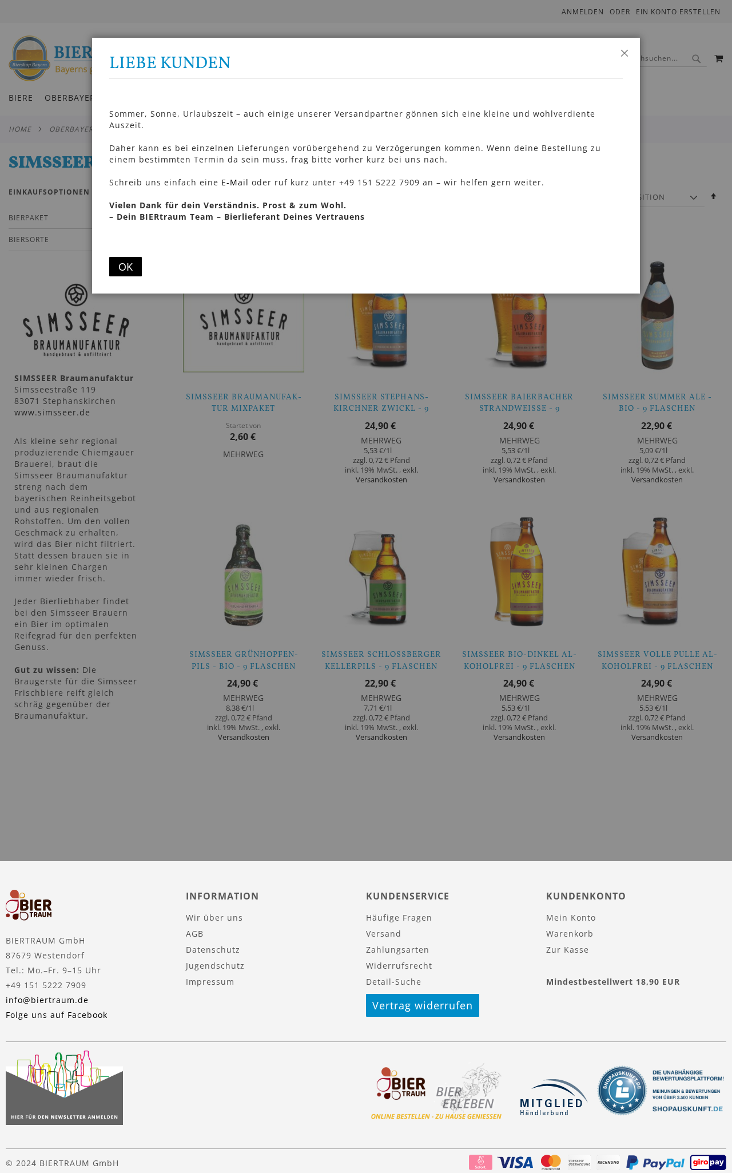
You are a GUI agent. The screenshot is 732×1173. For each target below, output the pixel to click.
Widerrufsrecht (399, 965)
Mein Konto (571, 917)
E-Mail (235, 182)
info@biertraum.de (47, 999)
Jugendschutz (215, 965)
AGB (195, 933)
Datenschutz (213, 949)
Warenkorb (570, 933)
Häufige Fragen (399, 917)
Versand (383, 933)
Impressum (210, 981)
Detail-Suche (393, 981)
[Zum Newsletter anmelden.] (64, 1121)
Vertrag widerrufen (422, 1005)
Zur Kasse (567, 949)
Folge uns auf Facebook (57, 1014)
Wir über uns (214, 917)
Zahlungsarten (397, 949)
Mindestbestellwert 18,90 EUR (613, 981)
